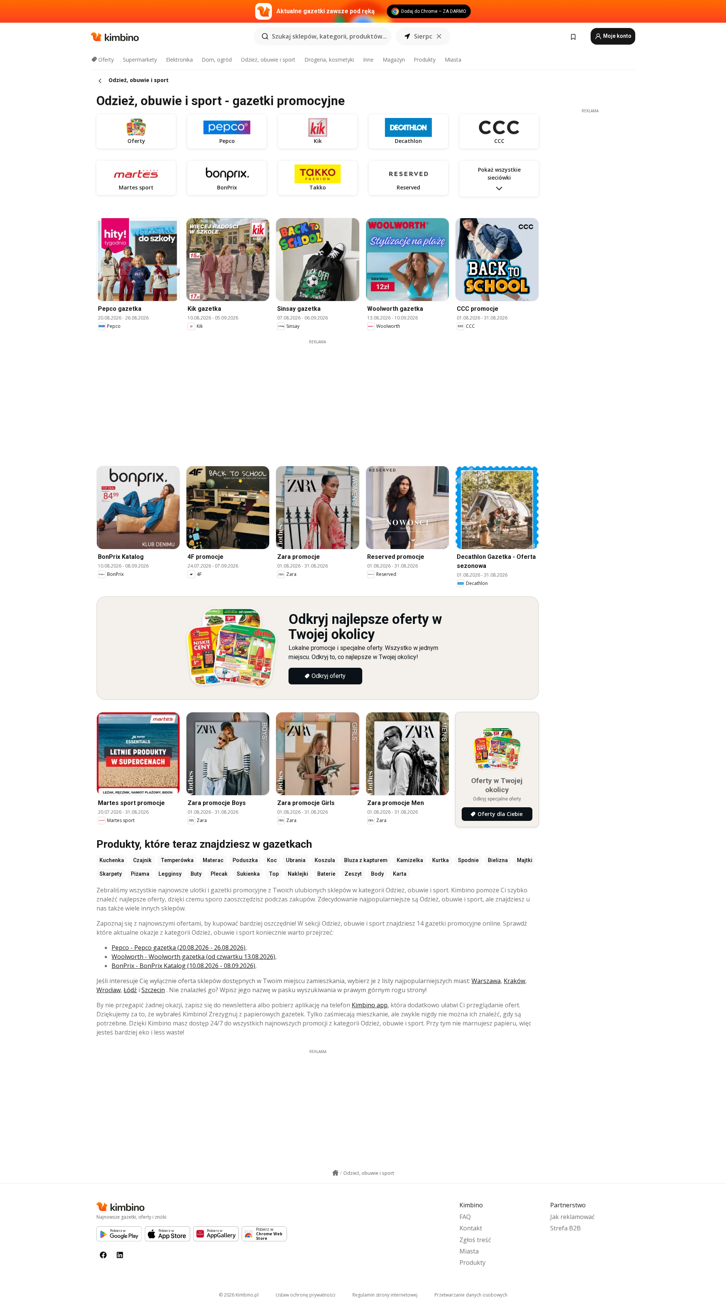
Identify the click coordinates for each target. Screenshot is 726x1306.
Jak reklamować (572, 1217)
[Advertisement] (317, 398)
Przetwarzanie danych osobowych (470, 1295)
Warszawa (486, 981)
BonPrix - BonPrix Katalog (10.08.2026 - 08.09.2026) (183, 966)
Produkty (425, 59)
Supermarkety (140, 59)
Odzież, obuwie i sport (268, 59)
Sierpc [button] (423, 36)
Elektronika (179, 59)
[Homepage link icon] (335, 1173)
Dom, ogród (217, 59)
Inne (368, 59)
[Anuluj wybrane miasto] (439, 36)
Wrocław (108, 990)
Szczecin (153, 990)
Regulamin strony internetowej (384, 1295)
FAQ (465, 1217)
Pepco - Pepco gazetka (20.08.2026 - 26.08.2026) (178, 947)
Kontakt (470, 1228)
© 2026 (239, 1295)
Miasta (453, 59)
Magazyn (394, 59)
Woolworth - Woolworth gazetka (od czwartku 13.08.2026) (193, 956)
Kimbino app (370, 1005)
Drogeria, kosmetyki (329, 59)
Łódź (130, 990)
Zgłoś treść (475, 1240)
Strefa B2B (565, 1228)
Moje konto (616, 36)
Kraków (514, 981)
